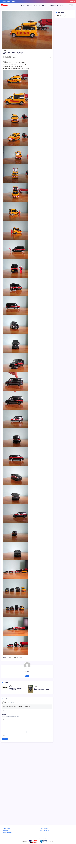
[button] (71, 5)
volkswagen (16, 657)
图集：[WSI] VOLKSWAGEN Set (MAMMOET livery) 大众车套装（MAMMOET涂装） (15, 688)
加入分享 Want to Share (44, 830)
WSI (21, 657)
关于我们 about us (6, 828)
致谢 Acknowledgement (7, 832)
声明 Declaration (6, 830)
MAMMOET (10, 657)
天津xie (9, 56)
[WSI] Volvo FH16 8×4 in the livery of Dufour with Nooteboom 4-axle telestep (42, 689)
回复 (4, 710)
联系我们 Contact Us (44, 828)
